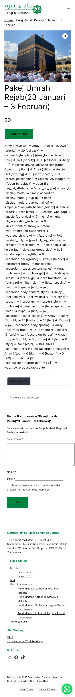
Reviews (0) (18, 381)
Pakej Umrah (24, 572)
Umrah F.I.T (24, 576)
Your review (15, 439)
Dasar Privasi (26, 689)
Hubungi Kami (18, 621)
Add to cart (19, 134)
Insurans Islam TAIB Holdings (25, 641)
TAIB (10, 637)
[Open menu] (68, 9)
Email (11, 478)
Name (11, 471)
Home (8, 20)
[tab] (19, 381)
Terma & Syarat (47, 689)
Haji (12, 580)
